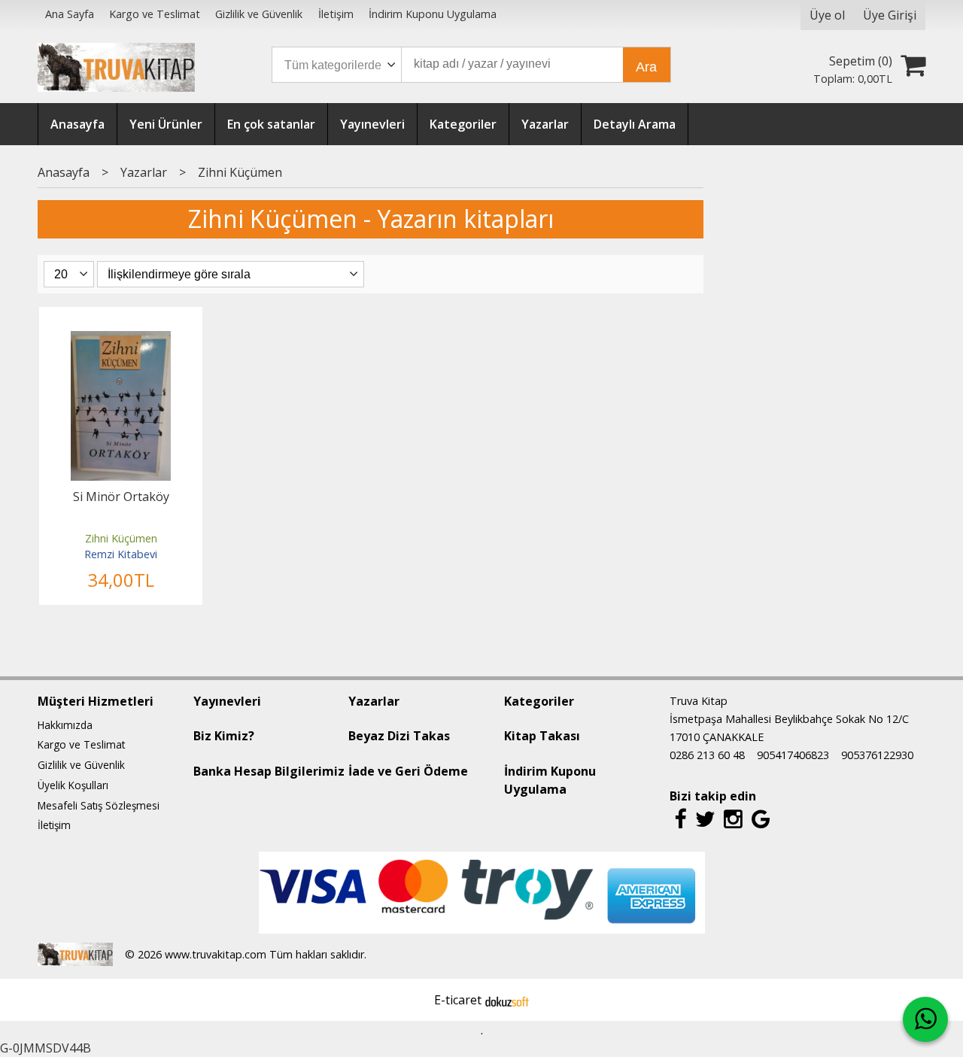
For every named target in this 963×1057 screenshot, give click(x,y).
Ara (646, 66)
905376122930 (877, 755)
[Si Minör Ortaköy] (121, 340)
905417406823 (793, 755)
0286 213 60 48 (707, 755)
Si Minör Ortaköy (121, 496)
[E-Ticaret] (507, 1000)
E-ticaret (458, 1000)
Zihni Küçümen (121, 538)
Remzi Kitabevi (120, 554)
